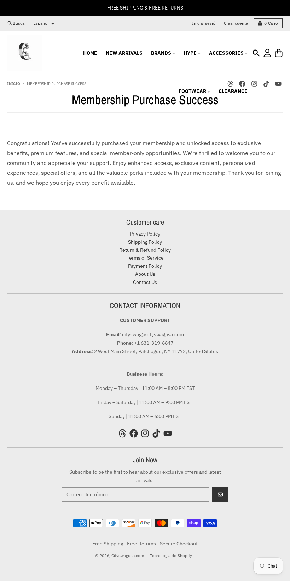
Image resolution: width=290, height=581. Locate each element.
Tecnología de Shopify (171, 555)
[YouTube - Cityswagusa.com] (278, 83)
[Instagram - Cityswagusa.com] (254, 83)
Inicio (13, 83)
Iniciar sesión (205, 23)
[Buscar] (256, 53)
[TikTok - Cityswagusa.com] (266, 83)
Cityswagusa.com (127, 555)
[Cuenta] (267, 53)
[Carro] (278, 53)
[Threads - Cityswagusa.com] (122, 433)
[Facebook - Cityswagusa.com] (133, 433)
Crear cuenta (236, 23)
